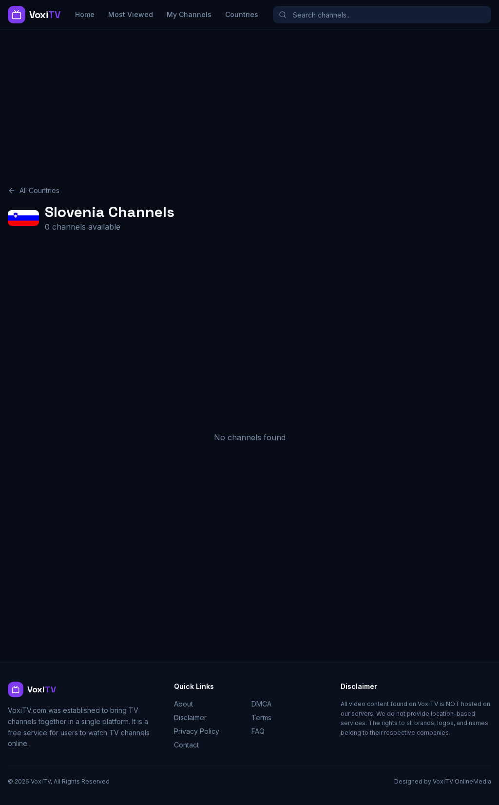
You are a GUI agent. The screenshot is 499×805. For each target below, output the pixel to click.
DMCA (261, 704)
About (183, 704)
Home (85, 14)
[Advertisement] (249, 102)
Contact (186, 745)
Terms (261, 717)
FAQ (258, 731)
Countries (241, 14)
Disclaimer (190, 717)
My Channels (189, 14)
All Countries (39, 190)
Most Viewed (130, 14)
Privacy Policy (196, 731)
